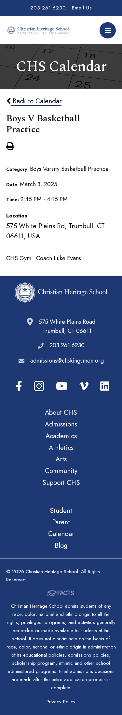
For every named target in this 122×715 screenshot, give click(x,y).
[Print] (10, 147)
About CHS (61, 412)
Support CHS (61, 482)
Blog (61, 545)
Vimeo (83, 386)
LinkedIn (104, 386)
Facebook (19, 386)
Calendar (61, 534)
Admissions (61, 424)
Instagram (39, 386)
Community (61, 471)
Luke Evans (67, 258)
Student (61, 510)
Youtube (62, 386)
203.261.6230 (48, 7)
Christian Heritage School (38, 30)
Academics (61, 436)
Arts (61, 459)
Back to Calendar (36, 101)
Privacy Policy (61, 701)
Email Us (82, 7)
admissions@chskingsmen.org (67, 360)
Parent (61, 522)
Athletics (61, 448)
